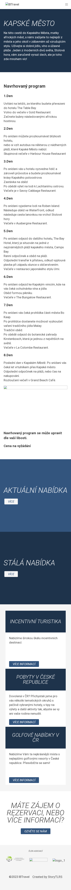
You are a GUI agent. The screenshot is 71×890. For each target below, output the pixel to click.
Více (11, 501)
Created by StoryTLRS (47, 877)
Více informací (24, 664)
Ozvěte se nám (35, 831)
